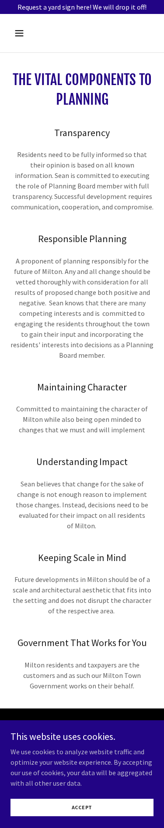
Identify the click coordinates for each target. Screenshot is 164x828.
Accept (82, 807)
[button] (26, 33)
